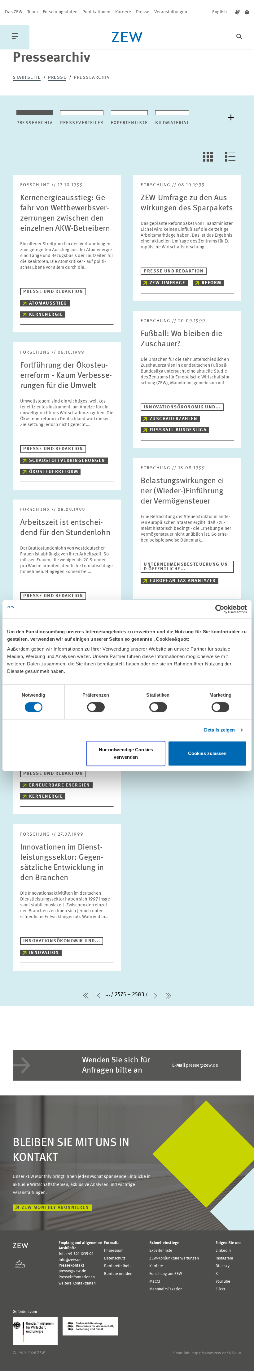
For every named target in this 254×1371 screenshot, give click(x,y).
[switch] (96, 707)
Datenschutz (114, 1258)
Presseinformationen (77, 1277)
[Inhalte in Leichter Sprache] (247, 12)
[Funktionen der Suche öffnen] (239, 37)
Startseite (27, 77)
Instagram (224, 1258)
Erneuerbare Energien (59, 785)
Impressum (114, 1251)
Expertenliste (160, 1251)
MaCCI (154, 1282)
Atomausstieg (48, 303)
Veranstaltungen (170, 12)
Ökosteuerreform (53, 472)
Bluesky (223, 1266)
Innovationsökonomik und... (182, 407)
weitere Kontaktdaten (77, 1283)
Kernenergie (46, 314)
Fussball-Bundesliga (178, 430)
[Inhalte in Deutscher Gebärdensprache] (237, 12)
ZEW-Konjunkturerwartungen (174, 1258)
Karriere (123, 12)
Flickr (220, 1289)
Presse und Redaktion (53, 291)
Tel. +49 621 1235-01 (76, 1254)
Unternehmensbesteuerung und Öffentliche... (186, 567)
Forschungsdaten (60, 12)
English (219, 12)
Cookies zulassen (207, 753)
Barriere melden (118, 1274)
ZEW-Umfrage (168, 283)
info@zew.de (70, 1260)
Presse (142, 12)
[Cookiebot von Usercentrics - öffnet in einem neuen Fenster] (220, 609)
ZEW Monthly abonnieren (55, 1207)
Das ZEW (13, 12)
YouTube (223, 1282)
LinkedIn (223, 1251)
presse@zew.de (195, 1065)
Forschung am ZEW (165, 1274)
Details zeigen (219, 729)
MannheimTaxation (165, 1289)
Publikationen (96, 12)
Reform (211, 283)
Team (32, 12)
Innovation (44, 953)
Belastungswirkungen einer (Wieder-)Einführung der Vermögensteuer (183, 491)
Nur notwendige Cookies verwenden (126, 753)
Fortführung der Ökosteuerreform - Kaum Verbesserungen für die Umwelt (66, 375)
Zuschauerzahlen (174, 419)
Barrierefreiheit (117, 1266)
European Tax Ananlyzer (183, 581)
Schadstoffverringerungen (67, 460)
